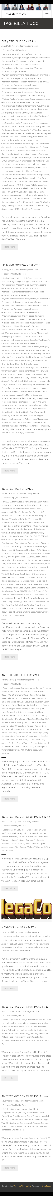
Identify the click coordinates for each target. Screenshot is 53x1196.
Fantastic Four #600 (36, 1112)
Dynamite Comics (21, 539)
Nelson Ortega (15, 726)
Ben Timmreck (31, 519)
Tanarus (36, 1123)
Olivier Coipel (19, 574)
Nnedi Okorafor (8, 185)
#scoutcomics (22, 99)
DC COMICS (43, 536)
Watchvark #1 (42, 612)
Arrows (29, 123)
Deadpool (21, 150)
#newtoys (39, 92)
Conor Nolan (30, 147)
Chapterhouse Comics (11, 144)
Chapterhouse (32, 140)
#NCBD (46, 82)
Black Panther (14, 526)
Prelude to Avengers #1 (24, 1037)
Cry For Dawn (42, 147)
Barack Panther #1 (27, 126)
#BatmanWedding (38, 61)
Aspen (36, 123)
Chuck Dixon (29, 695)
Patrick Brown (7, 577)
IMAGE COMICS (37, 553)
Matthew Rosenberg (27, 175)
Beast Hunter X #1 (17, 133)
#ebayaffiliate (30, 75)
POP (32, 185)
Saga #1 (15, 840)
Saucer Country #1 (27, 840)
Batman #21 (26, 512)
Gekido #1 (5, 157)
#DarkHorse (38, 68)
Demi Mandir (7, 154)
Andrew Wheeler (27, 119)
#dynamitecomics (21, 71)
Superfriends (38, 595)
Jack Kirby (16, 1119)
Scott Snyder (24, 588)
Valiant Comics (7, 608)
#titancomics (7, 102)
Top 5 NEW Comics (19, 50)
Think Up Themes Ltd (22, 1186)
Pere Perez (31, 577)
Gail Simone (37, 705)
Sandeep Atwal (11, 588)
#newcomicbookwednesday (13, 89)
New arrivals (32, 567)
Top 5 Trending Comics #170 (19, 41)
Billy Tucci (13, 137)
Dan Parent (25, 698)
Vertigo (19, 612)
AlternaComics (35, 113)
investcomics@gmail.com (27, 46)
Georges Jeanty (14, 709)
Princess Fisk (41, 185)
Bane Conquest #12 (9, 126)
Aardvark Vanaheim (33, 502)
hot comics (11, 553)
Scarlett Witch (26, 1123)
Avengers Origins (24, 1109)
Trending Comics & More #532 (20, 265)
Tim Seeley (45, 202)
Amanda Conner (35, 688)
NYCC (18, 185)
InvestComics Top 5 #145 (17, 488)
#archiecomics (8, 61)
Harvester (41, 157)
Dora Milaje (19, 154)
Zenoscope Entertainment (12, 1130)
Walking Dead (29, 612)
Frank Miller (6, 1116)
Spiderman (6, 199)
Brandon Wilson (40, 137)
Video (17, 205)
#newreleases (28, 92)
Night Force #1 (41, 1033)
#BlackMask (6, 64)
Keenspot (16, 168)
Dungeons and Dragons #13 (13, 1112)
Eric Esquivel (26, 702)
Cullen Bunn (7, 150)
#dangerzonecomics (23, 68)
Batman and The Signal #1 (13, 516)
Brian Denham (7, 140)
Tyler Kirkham (41, 605)
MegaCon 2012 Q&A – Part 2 (18, 927)
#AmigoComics (28, 58)
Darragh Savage (16, 536)
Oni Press (25, 185)
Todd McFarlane (42, 601)
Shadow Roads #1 (28, 192)
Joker (23, 164)
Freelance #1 (35, 154)
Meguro (40, 564)
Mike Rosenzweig (9, 178)
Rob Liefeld (24, 188)
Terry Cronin (17, 743)
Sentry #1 (15, 192)
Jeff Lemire (40, 161)
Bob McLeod (43, 691)
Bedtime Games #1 (34, 133)
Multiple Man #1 (21, 181)
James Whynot (35, 833)
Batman (8, 130)
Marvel (12, 171)
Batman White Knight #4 (37, 516)
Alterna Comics (21, 113)
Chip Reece (44, 144)
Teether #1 (18, 598)
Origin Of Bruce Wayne (36, 574)
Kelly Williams (27, 168)
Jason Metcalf (7, 944)
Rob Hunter (27, 729)
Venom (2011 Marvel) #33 (12, 750)
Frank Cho (15, 705)
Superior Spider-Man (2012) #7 (14, 739)
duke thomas (7, 539)
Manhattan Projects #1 (37, 1030)
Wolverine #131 (41, 847)
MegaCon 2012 (7, 947)
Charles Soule (26, 529)
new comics (22, 570)
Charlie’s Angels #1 (29, 144)
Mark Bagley (20, 719)
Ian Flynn (21, 553)
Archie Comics (36, 509)
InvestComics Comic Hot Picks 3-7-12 (24, 1006)
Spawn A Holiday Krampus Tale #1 (16, 595)
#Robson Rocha (8, 99)
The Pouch (37, 199)
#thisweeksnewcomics (40, 99)
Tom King (5, 605)
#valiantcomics (8, 106)
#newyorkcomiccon (10, 95)
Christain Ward (39, 529)
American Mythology (10, 116)
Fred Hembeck (19, 1116)
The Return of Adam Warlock (36, 598)
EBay (26, 154)
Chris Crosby (6, 147)
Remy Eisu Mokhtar (9, 188)
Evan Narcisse (34, 543)
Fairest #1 (40, 1020)
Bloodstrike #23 (25, 137)
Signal (16, 591)
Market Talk (26, 936)
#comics (27, 64)
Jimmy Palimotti (8, 715)
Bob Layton (32, 691)
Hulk (48, 157)
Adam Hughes (9, 688)
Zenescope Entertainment (12, 615)
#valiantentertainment (26, 106)
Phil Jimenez (7, 1037)
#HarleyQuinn (43, 75)
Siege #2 (40, 192)
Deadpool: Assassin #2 (36, 150)
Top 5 (3, 205)
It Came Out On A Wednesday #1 (20, 161)
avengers (44, 123)
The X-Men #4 (29, 1126)
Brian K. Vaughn (34, 830)
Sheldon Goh (7, 591)
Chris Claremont (15, 695)
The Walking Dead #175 (11, 601)
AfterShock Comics (40, 505)
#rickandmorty (38, 95)
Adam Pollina (25, 505)
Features (6, 50)
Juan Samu (6, 168)
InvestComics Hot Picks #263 (20, 675)
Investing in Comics (16, 557)
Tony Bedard (20, 847)
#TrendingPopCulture (29, 102)
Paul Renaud (20, 577)
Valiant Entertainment (24, 608)
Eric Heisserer (21, 543)
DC (14, 150)
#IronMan (5, 82)
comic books (16, 533)
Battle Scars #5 (9, 830)
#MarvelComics (35, 82)
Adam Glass (36, 109)
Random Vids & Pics (41, 936)
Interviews (15, 936)
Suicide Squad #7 (17, 844)
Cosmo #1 (34, 533)
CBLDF (4, 695)
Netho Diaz (21, 567)
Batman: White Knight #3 (12, 519)
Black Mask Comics (31, 522)
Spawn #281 (41, 591)
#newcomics (33, 89)
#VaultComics (43, 106)
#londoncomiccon (19, 82)
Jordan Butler (31, 560)
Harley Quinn (30, 157)
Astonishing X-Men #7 (11, 512)
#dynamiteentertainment (12, 75)
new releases (34, 570)
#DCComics (6, 71)
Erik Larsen (38, 702)
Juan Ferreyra (44, 560)
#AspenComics (22, 61)
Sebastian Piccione (9, 951)
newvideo (33, 181)
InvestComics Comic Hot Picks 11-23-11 (25, 1096)
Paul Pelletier (28, 726)
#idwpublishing (20, 78)
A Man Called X (17, 502)
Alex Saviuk (21, 688)
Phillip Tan (41, 577)
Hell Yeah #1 (11, 1023)
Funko (45, 154)
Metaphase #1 (43, 175)
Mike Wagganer (41, 947)
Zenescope (35, 209)
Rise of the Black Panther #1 (21, 584)
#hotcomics (6, 78)
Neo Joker (11, 567)
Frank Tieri (26, 705)
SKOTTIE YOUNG (27, 591)
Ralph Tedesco (7, 581)
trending (10, 205)
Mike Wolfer (23, 178)
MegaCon (31, 719)
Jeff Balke (13, 837)
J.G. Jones (30, 557)
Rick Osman (16, 729)
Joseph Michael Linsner (36, 164)
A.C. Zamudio (7, 109)
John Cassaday (17, 560)
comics (26, 533)
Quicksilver (14, 1123)
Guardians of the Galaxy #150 (29, 550)
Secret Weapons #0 (39, 588)
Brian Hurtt (20, 140)
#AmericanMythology (11, 58)
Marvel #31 (20, 171)
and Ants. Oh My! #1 (10, 119)
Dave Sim (29, 536)
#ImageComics (34, 78)
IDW (3, 161)
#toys (16, 102)
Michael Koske (7, 722)
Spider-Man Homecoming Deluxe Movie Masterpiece (24, 195)
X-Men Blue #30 (22, 209)
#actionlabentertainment (14, 54)
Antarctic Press (19, 123)
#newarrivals (7, 85)
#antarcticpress (43, 58)
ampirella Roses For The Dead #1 (35, 116)
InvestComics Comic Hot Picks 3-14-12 (25, 817)
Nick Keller (43, 181)
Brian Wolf (17, 940)
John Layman (14, 164)
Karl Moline (38, 837)
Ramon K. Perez (22, 581)
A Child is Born (9, 1109)
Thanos (27, 743)
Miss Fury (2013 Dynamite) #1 (28, 722)
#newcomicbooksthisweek (26, 85)
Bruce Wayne (27, 526)
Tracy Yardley (28, 605)
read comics (35, 581)
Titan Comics (28, 601)
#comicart (17, 64)
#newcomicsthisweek (11, 92)
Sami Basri (34, 188)
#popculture (25, 95)
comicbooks (18, 147)
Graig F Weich (17, 157)
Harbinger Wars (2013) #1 (32, 709)
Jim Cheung (39, 712)
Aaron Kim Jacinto (22, 109)
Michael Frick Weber (24, 947)
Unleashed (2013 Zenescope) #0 (33, 746)
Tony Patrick (16, 605)
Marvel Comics (30, 564)
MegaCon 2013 (42, 719)
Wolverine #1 (42, 1126)
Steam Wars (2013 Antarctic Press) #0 (32, 736)
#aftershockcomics (34, 54)
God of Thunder (33, 1116)
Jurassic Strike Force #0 (32, 1119)
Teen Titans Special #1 (22, 199)
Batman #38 (38, 512)
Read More (9, 247)
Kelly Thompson (8, 564)
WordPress (46, 1186)
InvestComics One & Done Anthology (17, 712)
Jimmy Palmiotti (25, 837)
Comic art (5, 533)
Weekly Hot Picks (18, 274)
